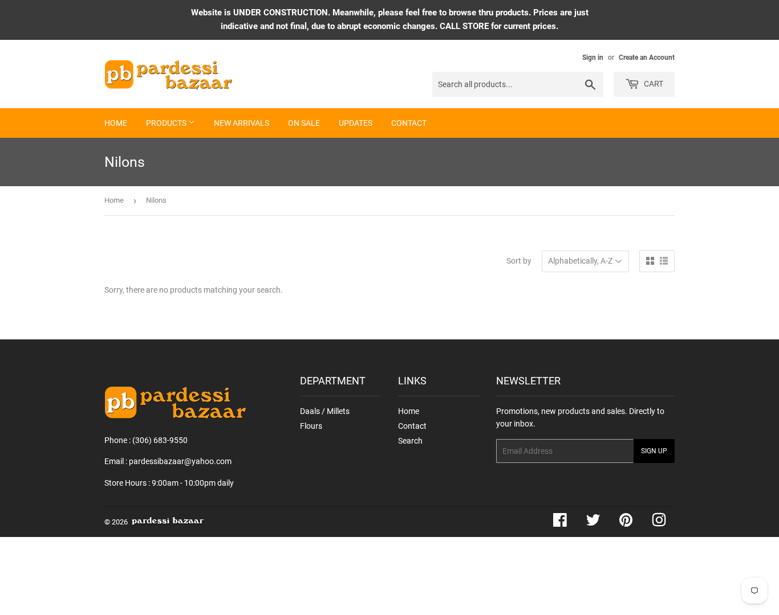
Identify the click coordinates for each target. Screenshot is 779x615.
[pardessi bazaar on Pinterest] (626, 522)
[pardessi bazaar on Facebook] (560, 522)
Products (167, 123)
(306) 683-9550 (160, 440)
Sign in (592, 58)
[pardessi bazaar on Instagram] (659, 522)
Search (410, 440)
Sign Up (654, 451)
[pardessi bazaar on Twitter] (593, 522)
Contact (409, 123)
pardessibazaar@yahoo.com (180, 461)
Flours (311, 425)
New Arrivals (241, 123)
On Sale (304, 123)
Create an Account (647, 58)
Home (115, 123)
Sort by (518, 260)
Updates (355, 123)
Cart (652, 83)
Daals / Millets (325, 411)
